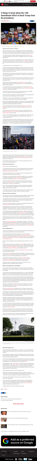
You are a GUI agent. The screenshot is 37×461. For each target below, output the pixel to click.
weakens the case (10, 182)
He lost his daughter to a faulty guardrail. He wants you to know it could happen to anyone (15, 431)
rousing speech (20, 177)
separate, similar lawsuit (13, 247)
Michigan (22, 105)
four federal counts (27, 88)
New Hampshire (27, 105)
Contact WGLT (16, 451)
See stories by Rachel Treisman (7, 400)
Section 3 (30, 55)
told (11, 306)
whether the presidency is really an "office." (10, 170)
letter (26, 361)
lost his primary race (12, 223)
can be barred (29, 225)
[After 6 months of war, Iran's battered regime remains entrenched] (4, 420)
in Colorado (21, 244)
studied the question (23, 236)
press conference (16, 364)
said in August (9, 254)
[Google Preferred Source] (18, 440)
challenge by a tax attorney (24, 249)
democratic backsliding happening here (24, 157)
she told (9, 288)
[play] (2, 4)
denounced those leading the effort (12, 246)
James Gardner (25, 60)
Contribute (22, 451)
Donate (33, 1)
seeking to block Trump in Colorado (11, 111)
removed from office (6, 204)
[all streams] (35, 4)
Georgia (4, 107)
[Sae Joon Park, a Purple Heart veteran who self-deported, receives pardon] (4, 413)
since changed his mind (7, 238)
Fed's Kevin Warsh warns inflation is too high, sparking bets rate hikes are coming (20, 424)
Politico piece (16, 285)
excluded (20, 213)
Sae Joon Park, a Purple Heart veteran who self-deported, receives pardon (19, 411)
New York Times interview (15, 237)
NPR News (5, 389)
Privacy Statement (23, 453)
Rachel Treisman (6, 20)
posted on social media (23, 257)
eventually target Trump (21, 82)
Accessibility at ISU (31, 451)
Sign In (28, 1)
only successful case (23, 212)
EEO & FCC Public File (17, 453)
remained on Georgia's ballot (11, 221)
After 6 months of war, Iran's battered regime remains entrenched (17, 418)
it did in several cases (28, 382)
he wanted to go (15, 178)
